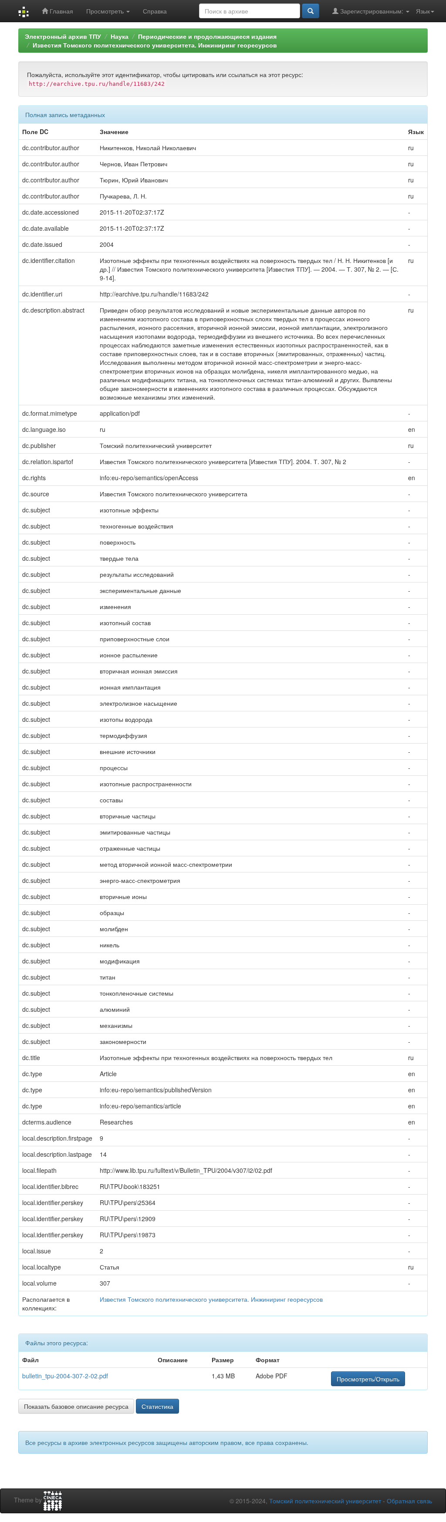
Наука (119, 36)
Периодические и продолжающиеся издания (207, 36)
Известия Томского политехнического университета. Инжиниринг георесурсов (155, 44)
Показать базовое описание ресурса (76, 1406)
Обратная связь (409, 1500)
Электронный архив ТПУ (63, 36)
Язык (423, 11)
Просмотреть (105, 11)
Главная (60, 11)
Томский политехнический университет (325, 1500)
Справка (155, 11)
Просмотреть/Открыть (368, 1378)
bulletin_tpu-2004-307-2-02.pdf (65, 1375)
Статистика (157, 1406)
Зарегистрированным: (371, 11)
